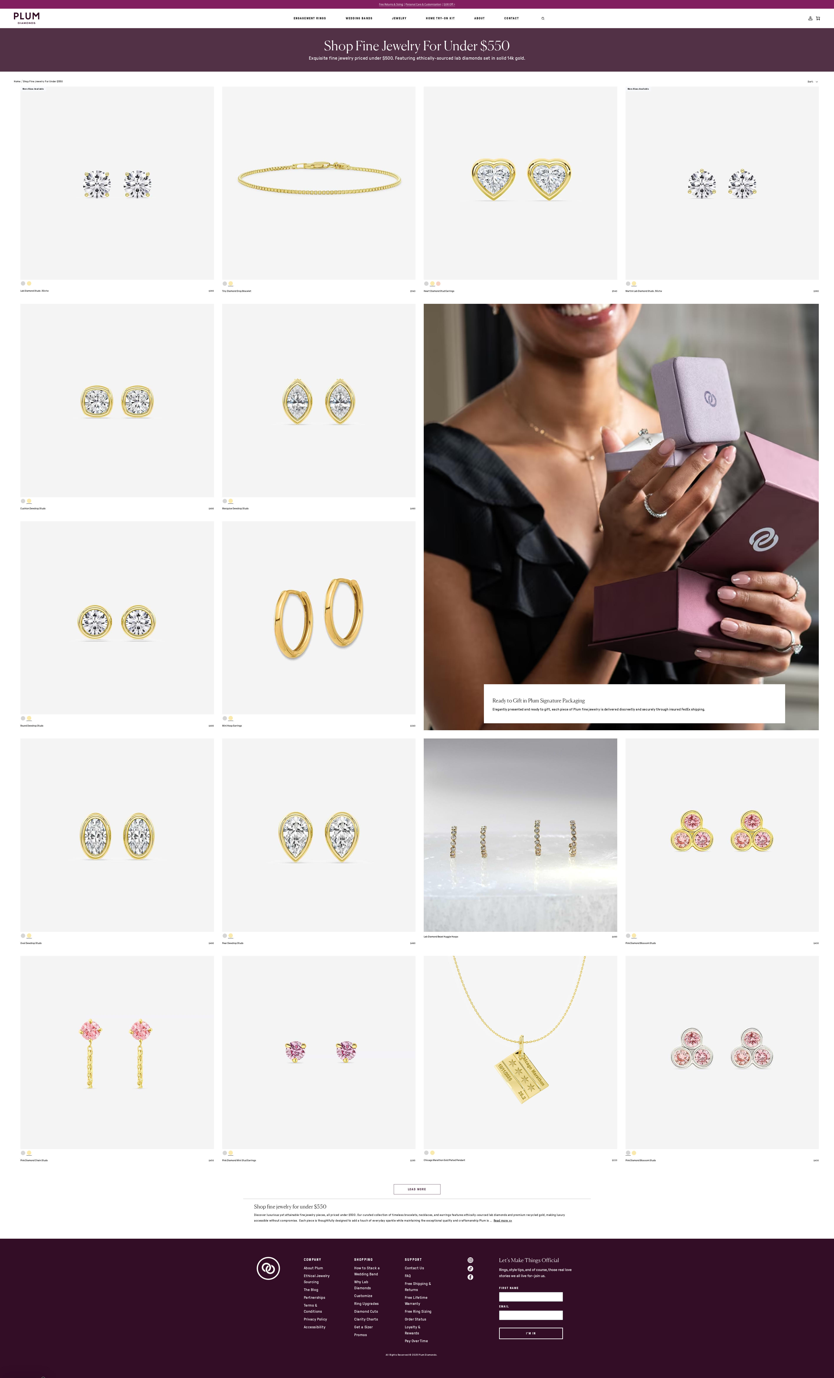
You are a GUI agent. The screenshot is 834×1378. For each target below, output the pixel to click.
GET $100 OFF (456, 719)
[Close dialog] (490, 636)
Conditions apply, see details (456, 730)
